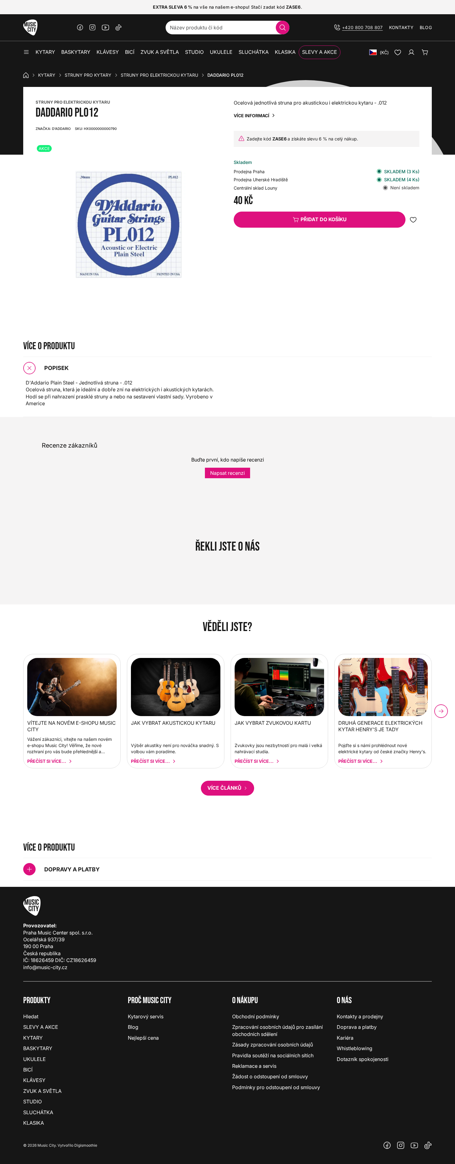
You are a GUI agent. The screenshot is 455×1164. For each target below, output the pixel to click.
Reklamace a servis (254, 1066)
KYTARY (46, 75)
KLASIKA (33, 1123)
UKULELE (34, 1059)
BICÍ (27, 1070)
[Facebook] (80, 27)
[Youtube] (105, 27)
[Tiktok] (118, 27)
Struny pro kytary (88, 75)
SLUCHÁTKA (38, 1112)
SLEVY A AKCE (40, 1027)
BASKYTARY (37, 1048)
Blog (426, 27)
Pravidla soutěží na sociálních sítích (273, 1055)
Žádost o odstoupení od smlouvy (270, 1076)
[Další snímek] (441, 711)
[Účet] (411, 52)
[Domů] (26, 75)
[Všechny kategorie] (26, 52)
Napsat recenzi (227, 473)
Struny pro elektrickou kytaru (159, 75)
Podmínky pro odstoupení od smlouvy (276, 1087)
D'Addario (53, 129)
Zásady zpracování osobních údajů (272, 1045)
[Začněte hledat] (282, 27)
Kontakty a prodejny (360, 1016)
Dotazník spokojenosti (362, 1059)
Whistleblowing (354, 1048)
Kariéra (345, 1038)
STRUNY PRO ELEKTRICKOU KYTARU (73, 102)
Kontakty (401, 27)
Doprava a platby (357, 1027)
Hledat (30, 1016)
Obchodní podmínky (255, 1016)
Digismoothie (85, 1145)
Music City (46, 1145)
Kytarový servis (145, 1016)
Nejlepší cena (143, 1038)
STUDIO (32, 1101)
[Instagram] (92, 27)
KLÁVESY (34, 1080)
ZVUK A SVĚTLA (42, 1091)
